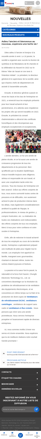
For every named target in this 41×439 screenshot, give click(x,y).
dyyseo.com (25, 425)
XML (11, 428)
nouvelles (13, 23)
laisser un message (20, 435)
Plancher (6, 428)
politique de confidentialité (24, 428)
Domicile (4, 23)
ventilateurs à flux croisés (20, 308)
